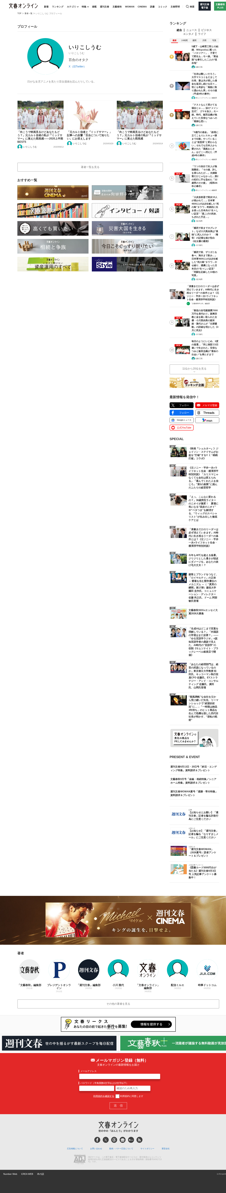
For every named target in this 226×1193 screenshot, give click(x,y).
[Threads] (114, 1140)
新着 (46, 6)
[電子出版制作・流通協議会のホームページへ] (80, 1159)
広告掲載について (75, 1148)
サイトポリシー (147, 1148)
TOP (19, 13)
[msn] (131, 1140)
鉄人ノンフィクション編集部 (206, 98)
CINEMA (142, 6)
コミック (162, 6)
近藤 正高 (199, 67)
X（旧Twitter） (77, 66)
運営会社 (166, 1148)
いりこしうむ (30, 146)
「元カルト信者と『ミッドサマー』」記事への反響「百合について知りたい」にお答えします (89, 135)
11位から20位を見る (194, 368)
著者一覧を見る (90, 167)
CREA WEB (27, 1174)
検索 (192, 6)
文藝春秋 (117, 6)
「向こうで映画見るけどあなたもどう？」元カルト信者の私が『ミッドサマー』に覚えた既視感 (139, 135)
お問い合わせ (96, 1148)
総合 (179, 30)
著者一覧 (28, 13)
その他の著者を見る (118, 1003)
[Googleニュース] (123, 1140)
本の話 (40, 1174)
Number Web (10, 1174)
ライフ (202, 33)
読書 (152, 6)
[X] (106, 1140)
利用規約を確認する (103, 1096)
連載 (94, 6)
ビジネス (206, 30)
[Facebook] (97, 1140)
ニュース (191, 30)
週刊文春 (104, 6)
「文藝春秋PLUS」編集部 (200, 303)
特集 (84, 6)
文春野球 (175, 6)
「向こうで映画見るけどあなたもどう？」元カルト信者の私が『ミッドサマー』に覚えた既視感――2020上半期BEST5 (40, 137)
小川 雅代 (199, 245)
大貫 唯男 (199, 221)
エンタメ (188, 33)
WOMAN (129, 6)
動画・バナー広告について (121, 1148)
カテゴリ (71, 6)
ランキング (58, 6)
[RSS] (139, 1140)
